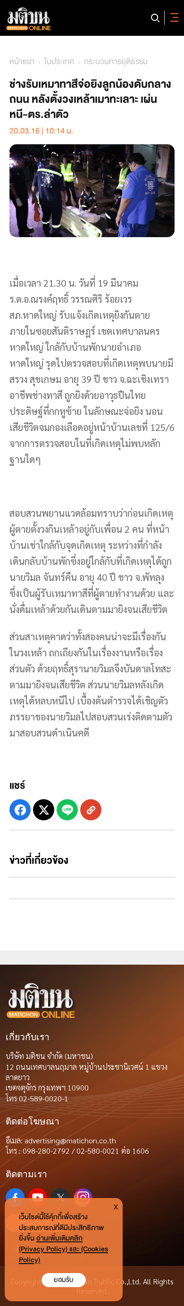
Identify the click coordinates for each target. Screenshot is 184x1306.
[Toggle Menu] (172, 18)
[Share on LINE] (67, 809)
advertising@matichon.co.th (70, 1140)
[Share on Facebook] (20, 809)
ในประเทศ (59, 61)
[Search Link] (155, 18)
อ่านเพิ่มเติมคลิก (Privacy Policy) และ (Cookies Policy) (63, 1249)
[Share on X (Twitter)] (43, 809)
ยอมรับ (64, 1280)
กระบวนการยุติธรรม (116, 61)
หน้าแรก (21, 61)
